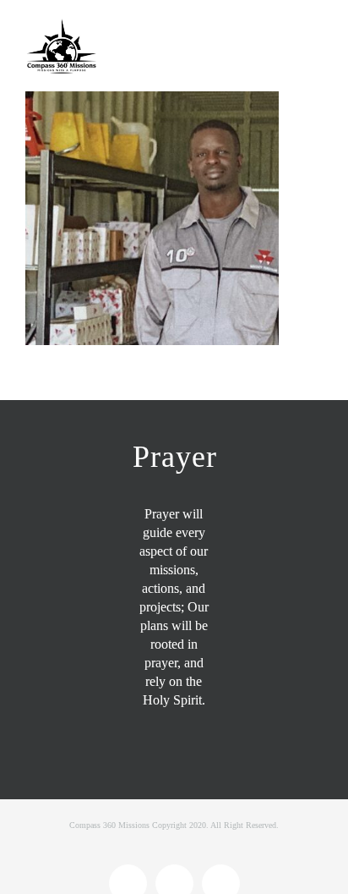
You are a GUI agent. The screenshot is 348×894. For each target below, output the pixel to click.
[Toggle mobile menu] (316, 32)
